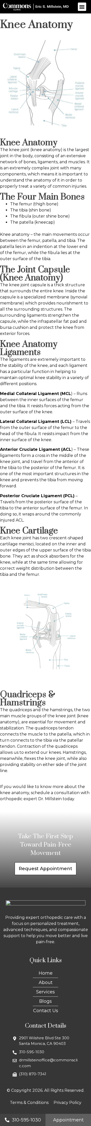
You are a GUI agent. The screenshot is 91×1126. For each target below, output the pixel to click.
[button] (82, 7)
